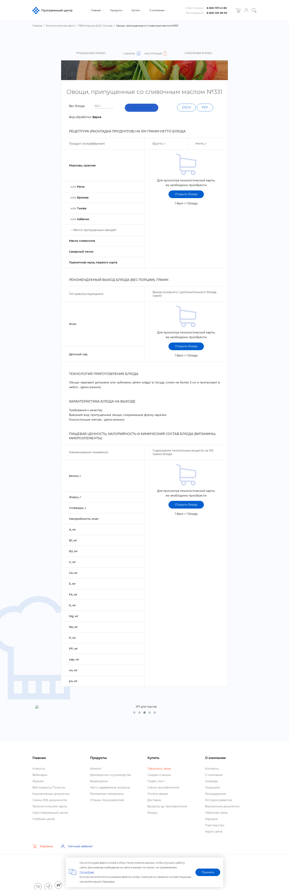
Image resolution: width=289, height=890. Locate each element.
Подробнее (87, 872)
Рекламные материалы (107, 794)
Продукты (116, 10)
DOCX (186, 107)
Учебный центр (43, 819)
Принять (208, 872)
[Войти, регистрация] (246, 10)
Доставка (154, 800)
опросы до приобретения (167, 806)
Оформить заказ (159, 768)
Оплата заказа (157, 794)
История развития (218, 800)
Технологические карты (49, 806)
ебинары (39, 775)
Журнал (38, 781)
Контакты (212, 768)
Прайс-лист (156, 781)
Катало (95, 768)
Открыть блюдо (186, 194)
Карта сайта (213, 831)
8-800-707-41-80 (217, 7)
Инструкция (153, 53)
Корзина (46, 846)
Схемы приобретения (163, 787)
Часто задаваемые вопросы (110, 787)
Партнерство (214, 825)
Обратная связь (216, 812)
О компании (157, 10)
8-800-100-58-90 (217, 12)
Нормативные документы (51, 794)
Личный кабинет (80, 846)
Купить (136, 10)
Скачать (129, 53)
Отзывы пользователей (107, 800)
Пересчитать (141, 108)
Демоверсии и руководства (110, 775)
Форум (152, 812)
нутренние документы (222, 806)
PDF (205, 107)
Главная (96, 10)
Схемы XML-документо (49, 800)
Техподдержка (215, 794)
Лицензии (212, 787)
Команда (211, 781)
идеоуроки (99, 781)
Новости (38, 768)
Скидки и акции (159, 775)
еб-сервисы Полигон (48, 787)
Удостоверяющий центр (50, 812)
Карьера (211, 819)
